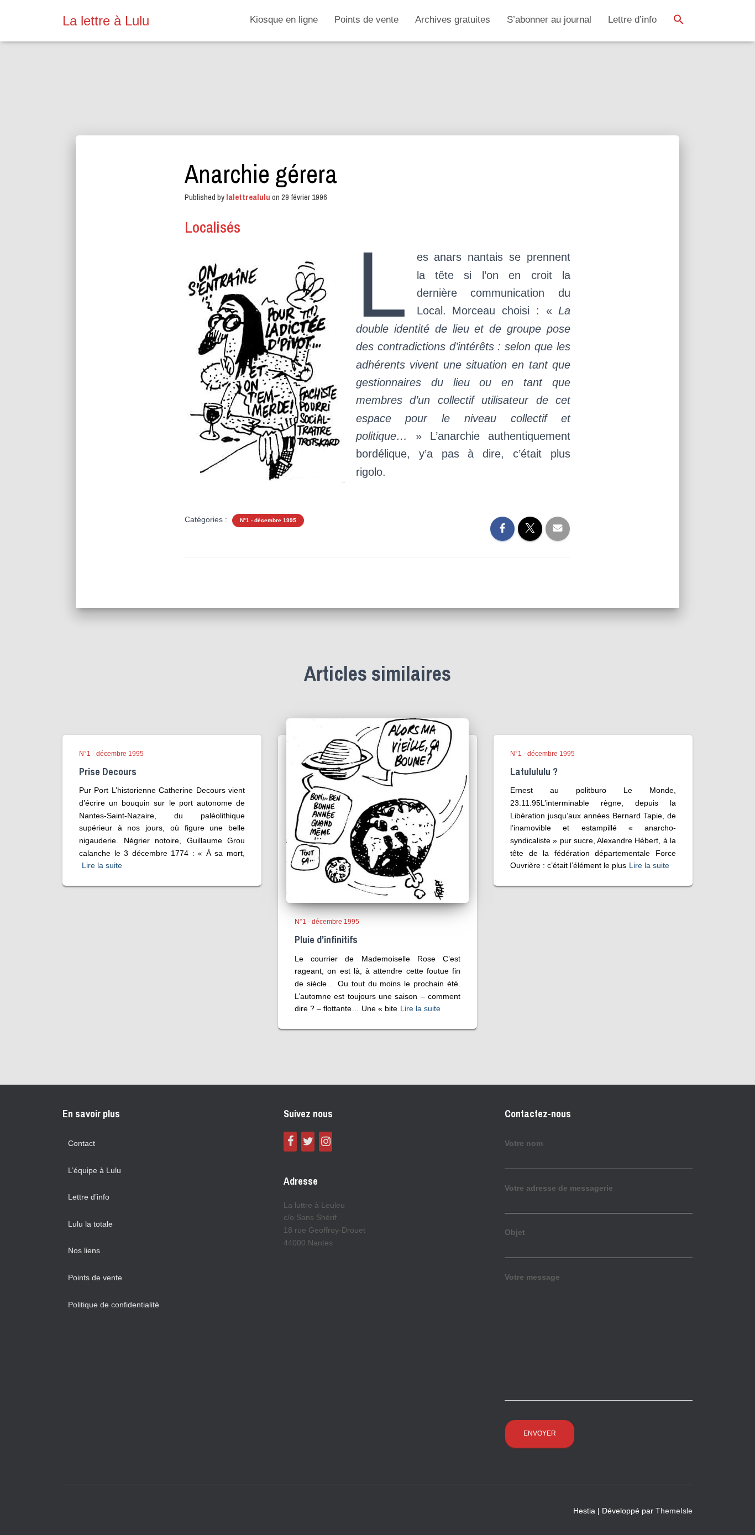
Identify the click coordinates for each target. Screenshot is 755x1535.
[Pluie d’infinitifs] (377, 810)
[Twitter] (307, 1142)
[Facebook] (290, 1142)
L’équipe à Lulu (94, 1170)
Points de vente (366, 19)
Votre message (532, 1277)
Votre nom (524, 1143)
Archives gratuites (452, 19)
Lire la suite (102, 865)
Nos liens (84, 1250)
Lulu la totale (90, 1223)
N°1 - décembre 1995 (268, 520)
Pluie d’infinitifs (326, 940)
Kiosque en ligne (284, 19)
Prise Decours (108, 772)
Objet (515, 1232)
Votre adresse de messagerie (559, 1188)
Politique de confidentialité (113, 1304)
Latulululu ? (534, 772)
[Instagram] (325, 1142)
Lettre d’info (632, 19)
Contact (81, 1143)
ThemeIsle (674, 1510)
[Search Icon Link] (679, 21)
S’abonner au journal (549, 19)
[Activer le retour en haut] (733, 1513)
